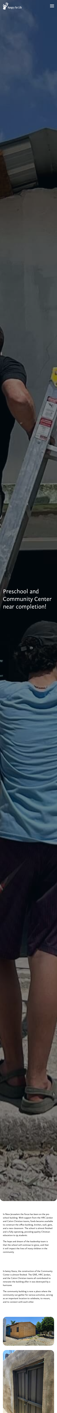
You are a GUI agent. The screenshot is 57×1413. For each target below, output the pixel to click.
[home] (12, 6)
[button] (52, 5)
